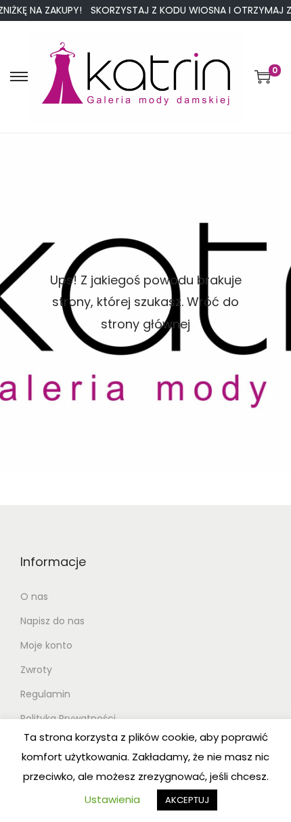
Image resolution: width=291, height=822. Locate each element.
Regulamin (45, 694)
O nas (34, 596)
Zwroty (36, 669)
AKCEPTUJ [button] (187, 800)
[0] (262, 76)
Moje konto (46, 645)
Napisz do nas (52, 621)
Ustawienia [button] (112, 799)
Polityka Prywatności (68, 718)
